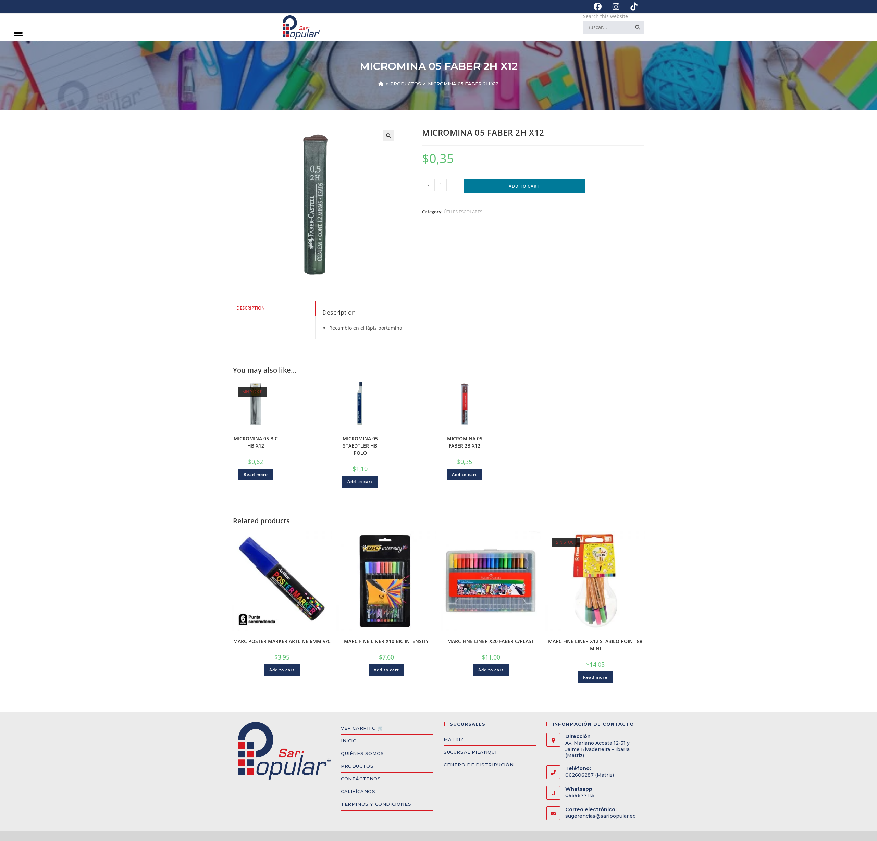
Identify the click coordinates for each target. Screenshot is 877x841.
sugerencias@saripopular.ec (600, 816)
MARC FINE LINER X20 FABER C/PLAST (490, 641)
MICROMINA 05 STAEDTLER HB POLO (360, 445)
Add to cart (524, 186)
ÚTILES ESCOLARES (463, 212)
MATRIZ (454, 739)
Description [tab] (250, 308)
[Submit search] (637, 27)
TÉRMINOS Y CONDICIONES (376, 804)
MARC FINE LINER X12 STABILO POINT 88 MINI (595, 645)
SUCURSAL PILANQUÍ (470, 752)
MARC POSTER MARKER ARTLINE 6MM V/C (282, 641)
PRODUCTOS (357, 766)
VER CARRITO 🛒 (362, 728)
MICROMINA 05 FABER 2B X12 (464, 442)
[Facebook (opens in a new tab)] (597, 7)
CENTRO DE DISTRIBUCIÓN (479, 764)
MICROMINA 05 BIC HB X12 (256, 442)
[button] (388, 135)
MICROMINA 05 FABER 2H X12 (463, 83)
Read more (256, 474)
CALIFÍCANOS (358, 791)
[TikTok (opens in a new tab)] (631, 7)
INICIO (349, 740)
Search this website (605, 16)
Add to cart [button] (360, 482)
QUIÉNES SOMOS (362, 753)
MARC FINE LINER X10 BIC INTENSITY (386, 641)
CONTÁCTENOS (361, 778)
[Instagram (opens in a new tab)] (616, 7)
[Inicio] (380, 83)
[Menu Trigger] (18, 33)
